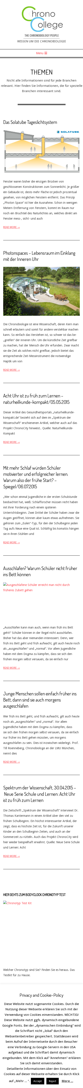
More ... (67, 1081)
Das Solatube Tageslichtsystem (30, 122)
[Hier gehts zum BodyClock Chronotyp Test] (41, 903)
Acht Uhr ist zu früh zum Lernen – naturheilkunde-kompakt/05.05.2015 (36, 399)
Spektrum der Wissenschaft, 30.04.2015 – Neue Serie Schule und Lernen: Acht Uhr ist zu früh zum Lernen (39, 794)
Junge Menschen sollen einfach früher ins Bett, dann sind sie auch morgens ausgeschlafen (40, 700)
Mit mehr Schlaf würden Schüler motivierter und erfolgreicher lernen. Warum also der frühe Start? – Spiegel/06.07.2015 (35, 477)
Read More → (11, 227)
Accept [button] (37, 1081)
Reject (52, 1081)
